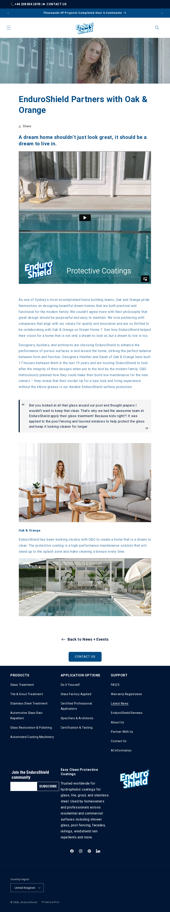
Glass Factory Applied (76, 694)
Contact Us (118, 741)
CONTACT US (57, 4)
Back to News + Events (88, 639)
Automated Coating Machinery (32, 737)
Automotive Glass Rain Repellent (26, 715)
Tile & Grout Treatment (26, 694)
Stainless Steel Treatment (29, 703)
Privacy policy (50, 902)
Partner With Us (122, 731)
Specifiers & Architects (77, 718)
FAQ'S (115, 684)
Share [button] (27, 126)
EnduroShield (29, 902)
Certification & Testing (77, 727)
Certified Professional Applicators (76, 706)
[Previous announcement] (8, 13)
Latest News (120, 703)
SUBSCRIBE (48, 786)
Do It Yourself (70, 684)
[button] (8, 27)
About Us (117, 722)
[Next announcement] (161, 13)
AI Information (121, 750)
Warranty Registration (126, 694)
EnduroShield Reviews (126, 712)
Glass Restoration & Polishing (31, 727)
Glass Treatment (22, 684)
